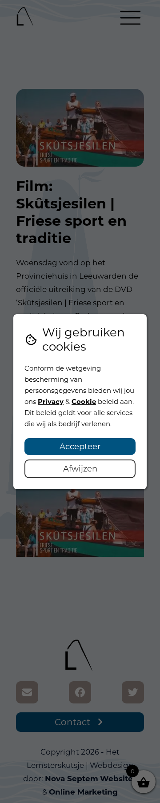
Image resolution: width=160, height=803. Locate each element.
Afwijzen (80, 469)
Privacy (51, 401)
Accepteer (80, 446)
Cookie (84, 401)
